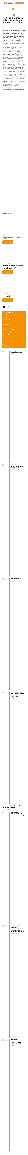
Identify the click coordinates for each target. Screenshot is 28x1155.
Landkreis (7, 607)
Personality (7, 617)
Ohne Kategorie (9, 615)
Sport (6, 625)
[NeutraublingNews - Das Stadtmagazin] (14, 4)
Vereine (7, 627)
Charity (6, 600)
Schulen (7, 622)
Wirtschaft (7, 630)
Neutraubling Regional (10, 612)
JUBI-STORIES (8, 603)
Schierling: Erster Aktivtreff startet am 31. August (15, 331)
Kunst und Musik (9, 605)
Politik (6, 620)
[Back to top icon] (25, 1152)
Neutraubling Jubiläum (10, 610)
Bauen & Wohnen (9, 595)
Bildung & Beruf (8, 598)
